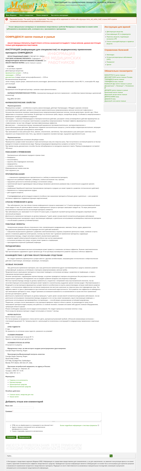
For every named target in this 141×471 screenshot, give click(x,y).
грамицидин (9, 75)
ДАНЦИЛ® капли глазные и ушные (116, 90)
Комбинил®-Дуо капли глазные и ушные (118, 84)
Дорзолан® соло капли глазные (115, 101)
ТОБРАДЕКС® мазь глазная (114, 81)
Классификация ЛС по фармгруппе (119, 34)
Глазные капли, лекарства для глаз (21, 394)
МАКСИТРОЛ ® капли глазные (115, 75)
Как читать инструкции (59, 15)
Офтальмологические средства (20, 386)
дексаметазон (10, 77)
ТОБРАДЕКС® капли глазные (114, 79)
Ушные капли (14, 397)
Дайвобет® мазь (110, 99)
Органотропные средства (18, 384)
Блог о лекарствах (26, 15)
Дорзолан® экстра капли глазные (116, 94)
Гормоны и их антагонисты (19, 380)
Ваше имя (9, 406)
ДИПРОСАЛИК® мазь (112, 97)
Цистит (109, 64)
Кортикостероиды (15, 382)
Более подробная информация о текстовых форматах (78, 425)
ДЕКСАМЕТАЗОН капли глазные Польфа (118, 77)
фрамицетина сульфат (13, 73)
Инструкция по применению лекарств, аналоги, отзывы (85, 2)
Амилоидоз (110, 55)
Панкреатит (110, 62)
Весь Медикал (11, 15)
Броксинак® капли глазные (114, 92)
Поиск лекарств (42, 15)
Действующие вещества (115, 31)
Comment (9, 411)
